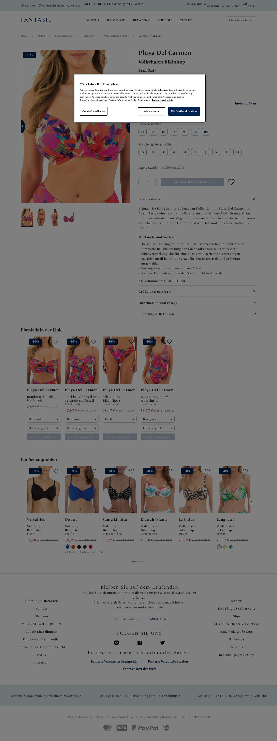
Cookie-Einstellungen (93, 111)
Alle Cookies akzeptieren (184, 111)
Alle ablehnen (151, 111)
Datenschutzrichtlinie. (162, 100)
